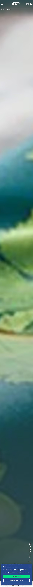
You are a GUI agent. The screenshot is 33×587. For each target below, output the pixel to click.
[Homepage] (16, 3)
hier (28, 572)
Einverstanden (17, 576)
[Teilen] (30, 561)
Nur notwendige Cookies (16, 580)
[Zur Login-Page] (31, 4)
